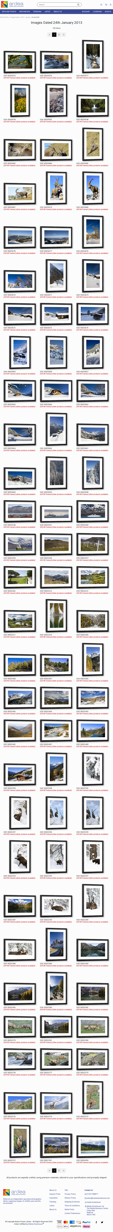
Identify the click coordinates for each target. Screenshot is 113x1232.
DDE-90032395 (82, 832)
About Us (58, 12)
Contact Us (89, 1190)
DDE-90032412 (82, 591)
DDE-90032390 (46, 920)
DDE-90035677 (46, 251)
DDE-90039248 (82, 120)
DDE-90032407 (46, 679)
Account (86, 12)
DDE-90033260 (82, 525)
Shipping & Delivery (72, 1202)
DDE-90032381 (46, 1040)
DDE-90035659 (46, 492)
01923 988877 (92, 1194)
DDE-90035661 (82, 448)
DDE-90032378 (10, 1073)
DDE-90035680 (82, 207)
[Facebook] (96, 1223)
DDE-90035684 (46, 163)
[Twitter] (102, 1223)
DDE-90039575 (10, 76)
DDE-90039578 (10, 120)
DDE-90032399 (10, 788)
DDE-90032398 (46, 788)
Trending (37, 12)
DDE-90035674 (82, 295)
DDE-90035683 (10, 163)
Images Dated (14, 17)
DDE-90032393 (46, 876)
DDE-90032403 (82, 712)
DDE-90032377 (46, 1073)
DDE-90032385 (82, 964)
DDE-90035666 (46, 404)
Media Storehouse (35, 1224)
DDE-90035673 (10, 328)
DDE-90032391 (82, 876)
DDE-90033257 (82, 558)
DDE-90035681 (10, 207)
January (27, 17)
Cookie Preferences (72, 1213)
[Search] (78, 4)
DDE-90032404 (46, 712)
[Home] (15, 7)
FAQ (66, 1190)
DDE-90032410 (46, 635)
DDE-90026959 (82, 1160)
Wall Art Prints (4, 17)
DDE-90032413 (46, 591)
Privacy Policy (70, 1194)
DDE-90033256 (46, 558)
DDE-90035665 (10, 404)
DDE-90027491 (46, 1160)
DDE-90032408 (10, 679)
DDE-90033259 (10, 558)
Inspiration (24, 12)
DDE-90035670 (82, 328)
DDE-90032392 (82, 788)
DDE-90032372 (10, 1160)
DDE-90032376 (10, 1117)
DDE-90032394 (10, 876)
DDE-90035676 (82, 251)
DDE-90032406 (10, 712)
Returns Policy (70, 1198)
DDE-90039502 (46, 120)
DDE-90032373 (82, 1117)
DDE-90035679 (46, 207)
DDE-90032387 (10, 920)
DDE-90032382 (82, 1007)
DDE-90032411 (10, 635)
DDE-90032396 (46, 832)
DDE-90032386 (46, 964)
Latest (47, 12)
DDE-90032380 (82, 1040)
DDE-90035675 (10, 295)
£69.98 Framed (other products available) (19, 78)
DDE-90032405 (82, 679)
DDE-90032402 (10, 744)
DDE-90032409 (82, 635)
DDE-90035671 (46, 295)
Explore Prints (9, 12)
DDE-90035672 (46, 328)
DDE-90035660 (10, 492)
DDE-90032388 (10, 964)
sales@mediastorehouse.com (98, 1198)
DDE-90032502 (10, 591)
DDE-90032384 (46, 1007)
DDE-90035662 (46, 448)
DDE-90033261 (46, 525)
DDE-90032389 (82, 920)
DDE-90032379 (10, 1040)
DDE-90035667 (82, 372)
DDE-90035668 (46, 372)
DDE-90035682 (82, 163)
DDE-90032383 (10, 1007)
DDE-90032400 (82, 744)
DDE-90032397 (10, 832)
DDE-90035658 (82, 492)
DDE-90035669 (10, 372)
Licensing (97, 12)
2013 (22, 17)
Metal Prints (69, 1209)
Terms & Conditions (72, 1206)
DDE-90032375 (82, 1073)
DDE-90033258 (10, 525)
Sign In (108, 12)
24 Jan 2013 (35, 17)
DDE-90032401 (46, 744)
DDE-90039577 (82, 76)
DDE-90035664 (10, 448)
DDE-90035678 (10, 251)
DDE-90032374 (46, 1117)
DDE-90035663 (82, 404)
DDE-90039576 (46, 76)
